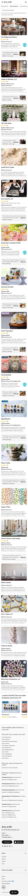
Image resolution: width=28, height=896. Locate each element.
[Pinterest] (5, 846)
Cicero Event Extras (6, 737)
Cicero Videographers (7, 754)
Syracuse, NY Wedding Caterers (9, 779)
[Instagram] (9, 846)
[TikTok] (12, 846)
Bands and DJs (4, 6)
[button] (24, 20)
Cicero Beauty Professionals (8, 745)
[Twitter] (7, 846)
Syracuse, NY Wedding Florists (9, 806)
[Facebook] (2, 846)
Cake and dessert (14, 6)
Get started (7, 842)
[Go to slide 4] (15, 34)
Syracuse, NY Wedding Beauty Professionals (12, 800)
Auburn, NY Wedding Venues (9, 815)
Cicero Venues (5, 758)
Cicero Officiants (6, 739)
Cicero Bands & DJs (6, 747)
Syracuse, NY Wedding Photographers (11, 792)
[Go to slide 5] (16, 34)
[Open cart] (26, 2)
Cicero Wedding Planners (8, 749)
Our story (4, 856)
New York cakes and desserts (8, 10)
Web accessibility (6, 883)
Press (3, 863)
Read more (15, 54)
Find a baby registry (6, 837)
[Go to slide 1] (11, 34)
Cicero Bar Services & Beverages (9, 741)
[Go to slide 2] (12, 34)
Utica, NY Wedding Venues (8, 812)
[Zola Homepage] (8, 2)
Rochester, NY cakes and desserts (10, 767)
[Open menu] (2, 2)
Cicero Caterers (5, 743)
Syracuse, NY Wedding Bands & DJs (10, 786)
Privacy (3, 876)
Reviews (4, 859)
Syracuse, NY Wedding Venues (9, 817)
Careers (3, 861)
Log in (3, 833)
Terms (3, 878)
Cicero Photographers (7, 756)
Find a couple (5, 835)
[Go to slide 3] (14, 34)
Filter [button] (15, 892)
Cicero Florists (5, 751)
